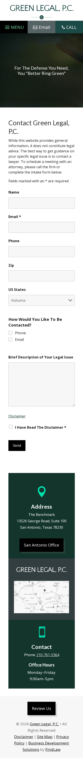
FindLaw (52, 749)
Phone (13, 240)
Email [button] (44, 27)
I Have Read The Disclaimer (40, 427)
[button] (14, 26)
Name (13, 192)
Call (71, 27)
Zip (11, 265)
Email (14, 216)
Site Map (44, 736)
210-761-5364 (48, 654)
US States (17, 289)
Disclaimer (17, 416)
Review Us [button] (41, 708)
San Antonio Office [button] (41, 545)
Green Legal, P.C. (44, 723)
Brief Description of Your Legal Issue (40, 357)
